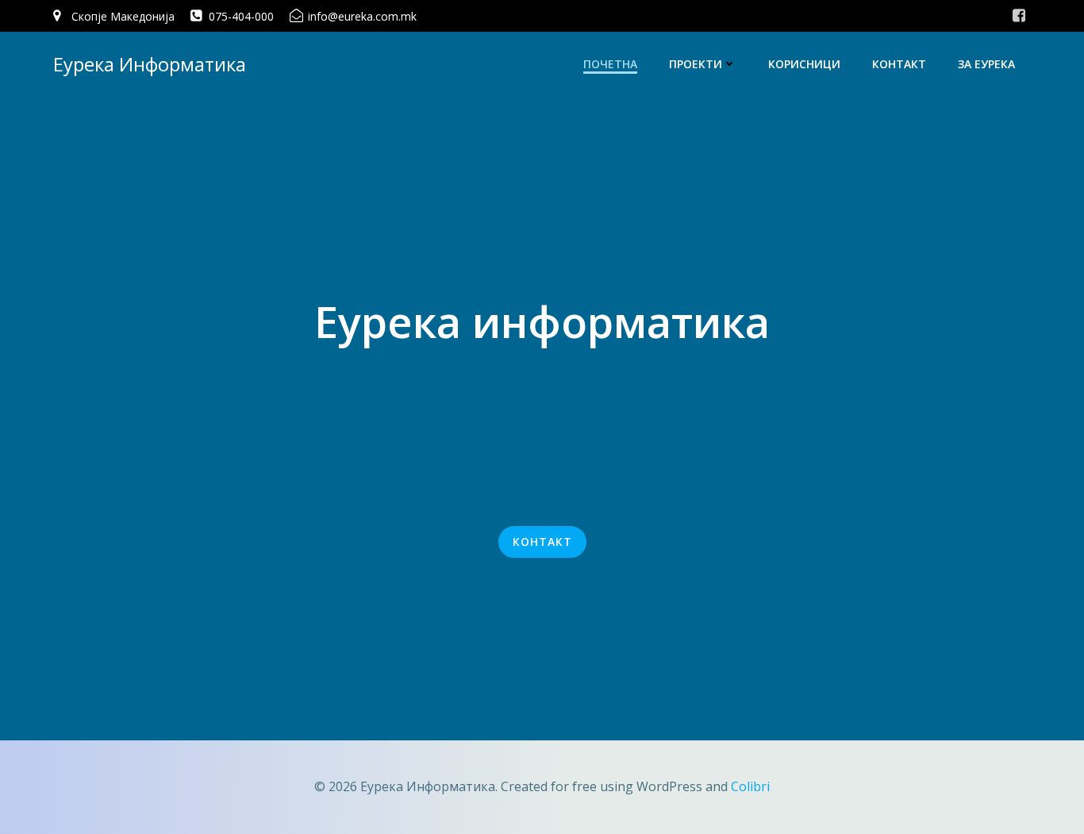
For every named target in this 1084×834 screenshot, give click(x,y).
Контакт (899, 63)
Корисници (804, 63)
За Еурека (986, 63)
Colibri (750, 786)
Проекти (695, 63)
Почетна (610, 63)
